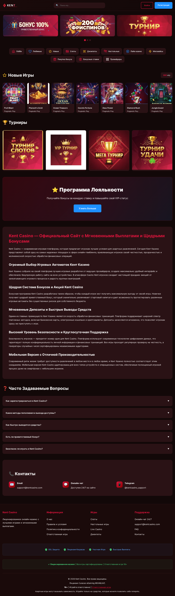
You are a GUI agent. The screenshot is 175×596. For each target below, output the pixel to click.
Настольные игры (100, 524)
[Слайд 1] (85, 40)
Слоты (94, 519)
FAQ (136, 529)
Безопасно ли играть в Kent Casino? (24, 448)
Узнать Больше (87, 208)
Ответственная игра (57, 534)
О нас (49, 519)
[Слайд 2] (87, 40)
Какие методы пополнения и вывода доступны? (31, 413)
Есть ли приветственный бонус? (22, 437)
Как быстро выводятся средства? (23, 425)
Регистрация (163, 5)
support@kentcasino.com (29, 487)
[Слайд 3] (90, 40)
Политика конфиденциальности (63, 529)
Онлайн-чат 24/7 (143, 519)
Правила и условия (57, 524)
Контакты (139, 534)
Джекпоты (96, 534)
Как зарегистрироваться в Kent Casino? (26, 401)
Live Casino (96, 529)
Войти (147, 5)
